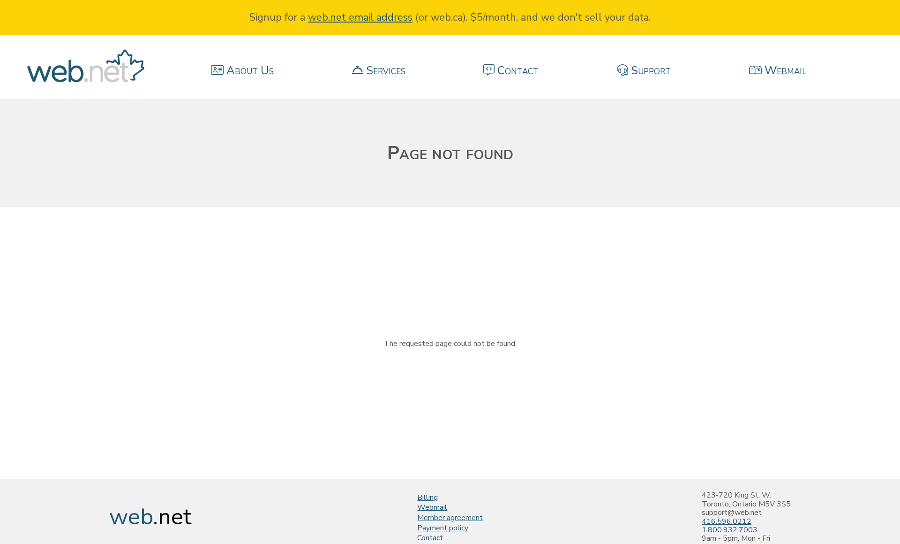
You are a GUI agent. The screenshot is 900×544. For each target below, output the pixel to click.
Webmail (432, 507)
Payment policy (442, 528)
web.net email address (360, 17)
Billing (427, 497)
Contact (430, 538)
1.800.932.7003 (730, 530)
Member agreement (450, 518)
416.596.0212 (726, 521)
